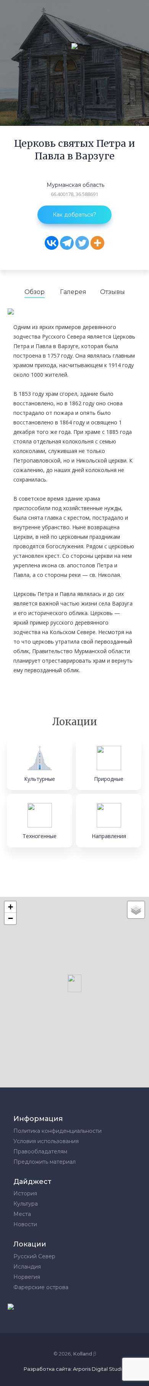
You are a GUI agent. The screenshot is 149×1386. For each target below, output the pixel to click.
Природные (108, 778)
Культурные (39, 778)
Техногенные (40, 836)
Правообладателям (40, 1151)
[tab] (35, 292)
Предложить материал (44, 1161)
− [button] (10, 918)
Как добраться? (74, 214)
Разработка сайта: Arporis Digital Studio (74, 1369)
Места (22, 1214)
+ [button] (10, 907)
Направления (109, 836)
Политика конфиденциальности (57, 1130)
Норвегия (26, 1277)
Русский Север (34, 1256)
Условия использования (46, 1141)
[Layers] (136, 909)
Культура (25, 1203)
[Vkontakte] (51, 243)
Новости (25, 1224)
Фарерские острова (40, 1287)
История (25, 1193)
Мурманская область (75, 184)
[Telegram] (67, 243)
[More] (97, 243)
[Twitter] (82, 243)
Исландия (27, 1266)
